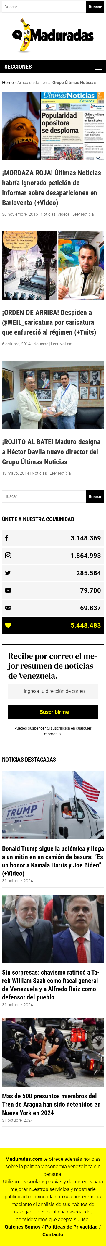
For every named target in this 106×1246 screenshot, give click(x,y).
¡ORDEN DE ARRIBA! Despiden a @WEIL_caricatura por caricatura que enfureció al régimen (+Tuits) (49, 322)
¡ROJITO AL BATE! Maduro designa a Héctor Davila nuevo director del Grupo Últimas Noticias (51, 451)
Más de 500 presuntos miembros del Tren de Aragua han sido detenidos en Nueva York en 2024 (51, 1104)
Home (8, 82)
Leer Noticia (83, 214)
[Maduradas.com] (53, 51)
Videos (63, 214)
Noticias (48, 214)
